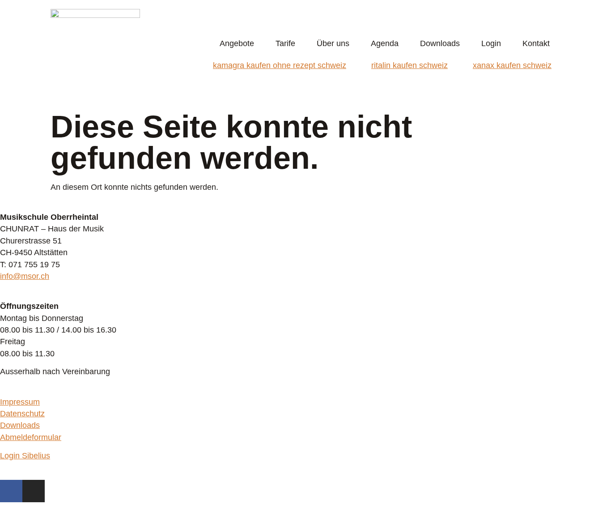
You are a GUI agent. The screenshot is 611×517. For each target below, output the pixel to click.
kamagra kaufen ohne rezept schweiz (279, 65)
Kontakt (536, 43)
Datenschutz (22, 413)
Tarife (285, 43)
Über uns (333, 43)
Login (491, 43)
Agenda (385, 43)
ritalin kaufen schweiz (409, 65)
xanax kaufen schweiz (512, 65)
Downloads (440, 43)
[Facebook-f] (11, 491)
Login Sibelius (25, 455)
